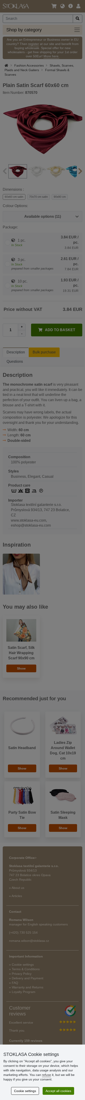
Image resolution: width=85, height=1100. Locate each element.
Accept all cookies (58, 1091)
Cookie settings (25, 1091)
